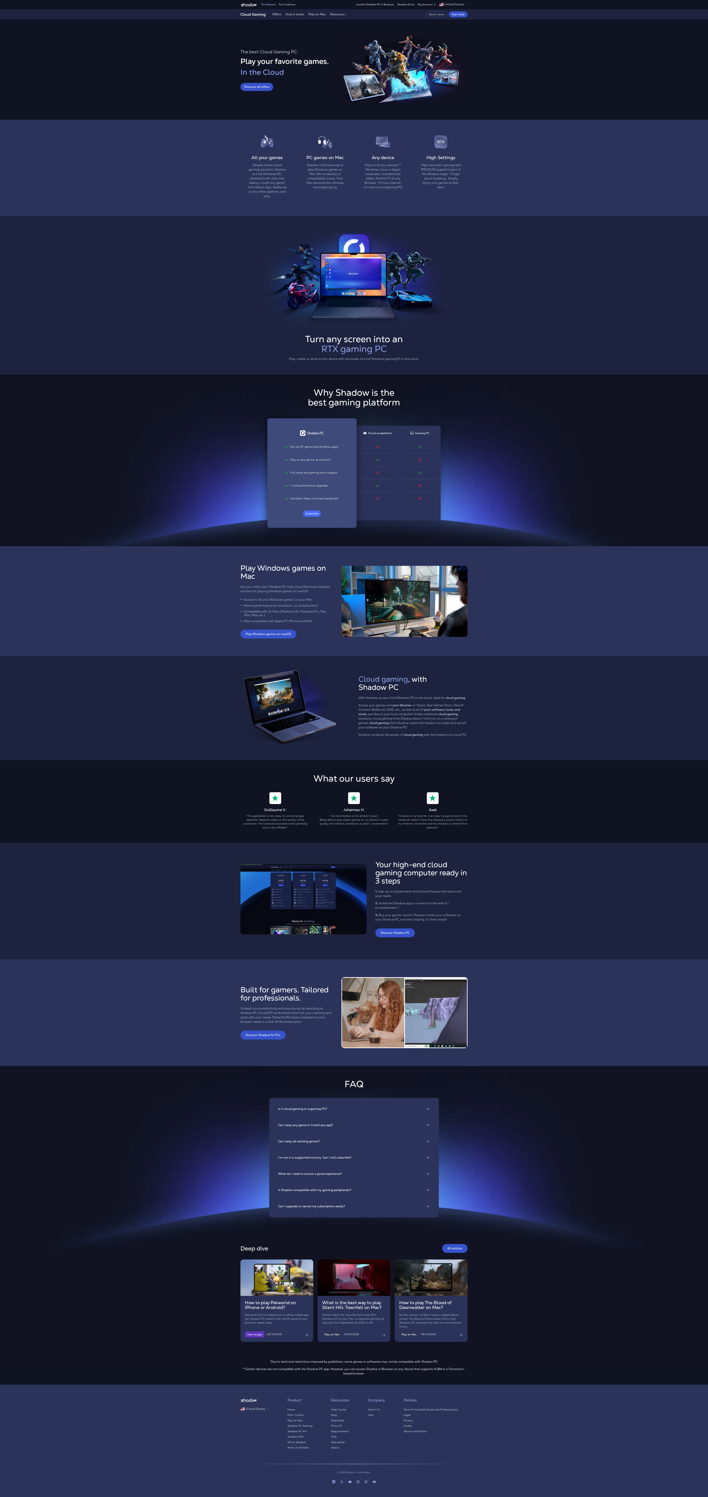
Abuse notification (415, 1431)
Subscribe (312, 513)
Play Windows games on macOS (268, 634)
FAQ (333, 1436)
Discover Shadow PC (395, 933)
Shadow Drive (406, 4)
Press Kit (336, 1425)
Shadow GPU (295, 1436)
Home (291, 1409)
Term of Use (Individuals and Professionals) (431, 1409)
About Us (374, 1409)
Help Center (338, 1409)
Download (337, 1420)
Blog (334, 1415)
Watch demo (436, 14)
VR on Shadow (296, 1442)
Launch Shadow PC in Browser (375, 4)
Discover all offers (257, 87)
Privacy (408, 1420)
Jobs (371, 1415)
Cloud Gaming (253, 14)
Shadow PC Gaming (300, 1425)
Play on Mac (317, 14)
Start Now (458, 14)
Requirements (340, 1431)
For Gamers (268, 4)
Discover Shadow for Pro (263, 1035)
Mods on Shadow (298, 1447)
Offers (276, 14)
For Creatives (287, 4)
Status (335, 1447)
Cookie (408, 1425)
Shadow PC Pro (297, 1431)
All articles (454, 1248)
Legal (407, 1415)
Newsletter (338, 1442)
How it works (295, 14)
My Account (425, 4)
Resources (337, 14)
